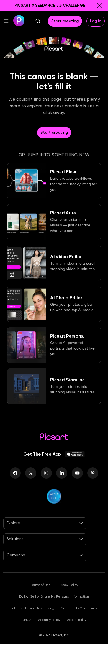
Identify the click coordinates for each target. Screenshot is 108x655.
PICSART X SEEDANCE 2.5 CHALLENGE (49, 5)
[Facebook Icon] (15, 473)
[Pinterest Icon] (92, 473)
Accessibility (76, 620)
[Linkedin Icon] (61, 473)
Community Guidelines (79, 608)
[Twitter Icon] (30, 473)
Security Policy (49, 620)
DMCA (27, 620)
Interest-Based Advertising (32, 608)
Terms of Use (40, 585)
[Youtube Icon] (77, 473)
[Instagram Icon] (46, 473)
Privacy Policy (67, 585)
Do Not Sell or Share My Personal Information (54, 596)
